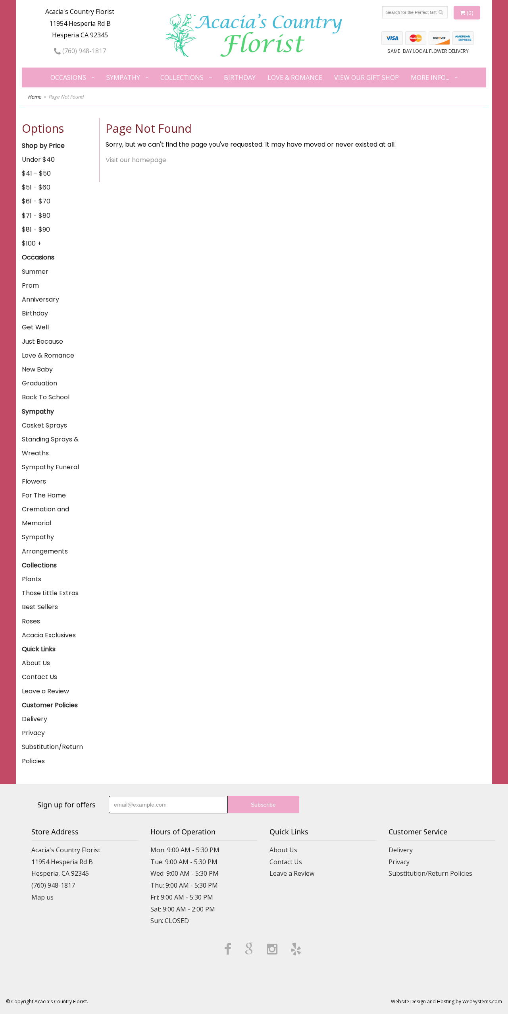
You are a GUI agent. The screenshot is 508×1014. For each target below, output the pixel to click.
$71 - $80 (36, 215)
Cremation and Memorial (45, 516)
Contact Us (39, 676)
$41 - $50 (36, 173)
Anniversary (40, 299)
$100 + (31, 243)
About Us (36, 663)
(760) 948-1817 (83, 50)
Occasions (68, 77)
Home (34, 96)
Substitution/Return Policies (52, 753)
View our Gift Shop (366, 77)
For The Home (44, 495)
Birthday (240, 77)
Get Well (35, 327)
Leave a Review (45, 691)
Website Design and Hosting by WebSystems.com (446, 1001)
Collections (182, 77)
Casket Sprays (44, 425)
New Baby (37, 369)
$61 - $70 (36, 201)
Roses (31, 621)
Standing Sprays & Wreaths (50, 446)
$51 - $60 (36, 187)
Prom (30, 285)
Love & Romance (294, 77)
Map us (42, 897)
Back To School (45, 397)
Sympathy (123, 77)
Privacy (33, 732)
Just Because (42, 341)
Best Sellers (40, 606)
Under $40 (38, 159)
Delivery (34, 719)
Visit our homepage (136, 159)
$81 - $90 (36, 229)
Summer (35, 271)
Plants (31, 579)
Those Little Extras (50, 593)
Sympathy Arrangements (45, 543)
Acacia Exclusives (49, 635)
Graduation (39, 383)
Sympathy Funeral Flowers (50, 474)
